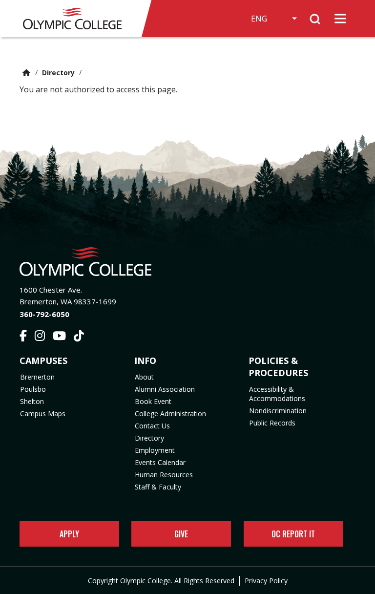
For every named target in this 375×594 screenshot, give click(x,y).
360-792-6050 (44, 314)
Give (181, 534)
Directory (58, 72)
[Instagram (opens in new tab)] (40, 337)
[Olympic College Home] (187, 261)
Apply (69, 534)
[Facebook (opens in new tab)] (23, 337)
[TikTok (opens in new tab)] (79, 337)
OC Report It (293, 534)
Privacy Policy (266, 580)
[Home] (76, 18)
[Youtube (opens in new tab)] (59, 337)
